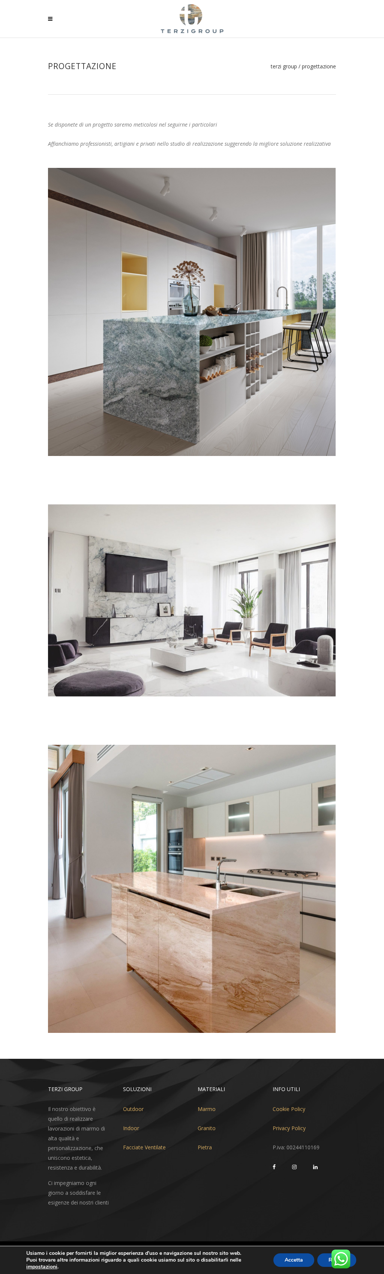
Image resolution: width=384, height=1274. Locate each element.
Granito (207, 1128)
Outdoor (133, 1108)
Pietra (205, 1147)
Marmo (207, 1108)
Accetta (294, 1259)
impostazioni (41, 1266)
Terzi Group (284, 66)
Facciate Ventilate (144, 1147)
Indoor (131, 1128)
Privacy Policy (289, 1128)
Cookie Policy (289, 1108)
